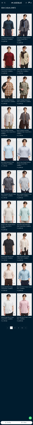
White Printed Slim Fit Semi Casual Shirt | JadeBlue (8, 305)
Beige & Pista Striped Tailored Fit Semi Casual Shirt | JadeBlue (8, 212)
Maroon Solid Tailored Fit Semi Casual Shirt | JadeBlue (9, 57)
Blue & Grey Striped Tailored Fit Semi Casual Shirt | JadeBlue (24, 150)
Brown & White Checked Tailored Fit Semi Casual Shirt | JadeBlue (9, 118)
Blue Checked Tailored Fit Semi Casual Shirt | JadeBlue (8, 182)
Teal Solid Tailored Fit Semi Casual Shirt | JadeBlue (8, 25)
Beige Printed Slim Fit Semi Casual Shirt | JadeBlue (23, 244)
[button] (2, 3)
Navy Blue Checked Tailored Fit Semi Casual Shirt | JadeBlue (24, 25)
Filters (24, 422)
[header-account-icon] (26, 3)
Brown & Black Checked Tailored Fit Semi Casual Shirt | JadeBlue (24, 118)
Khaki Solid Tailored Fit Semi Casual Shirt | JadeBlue (23, 57)
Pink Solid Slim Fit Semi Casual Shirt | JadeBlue (24, 305)
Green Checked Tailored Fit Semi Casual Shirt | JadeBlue (24, 87)
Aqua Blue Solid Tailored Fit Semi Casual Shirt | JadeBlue (24, 212)
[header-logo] (16, 3)
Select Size (14, 34)
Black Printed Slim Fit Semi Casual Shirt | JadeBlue (7, 244)
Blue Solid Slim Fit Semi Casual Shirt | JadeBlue (24, 274)
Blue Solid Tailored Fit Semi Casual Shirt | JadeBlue (8, 150)
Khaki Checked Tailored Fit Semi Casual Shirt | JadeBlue (8, 87)
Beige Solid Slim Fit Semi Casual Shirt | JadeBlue (8, 274)
